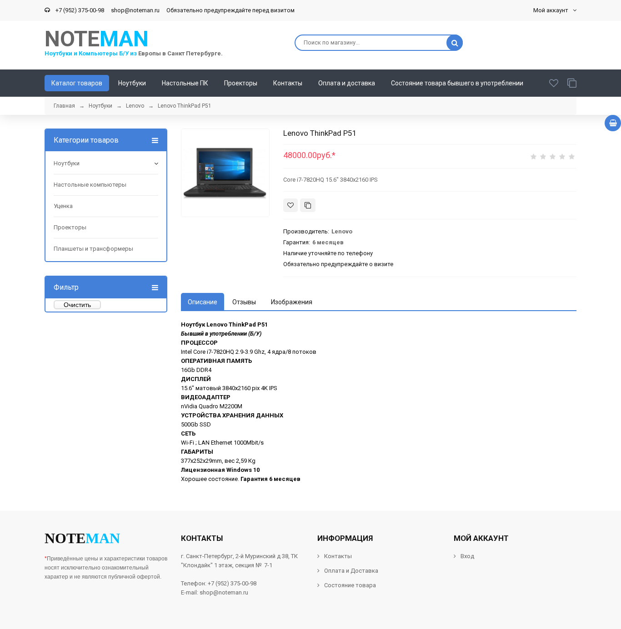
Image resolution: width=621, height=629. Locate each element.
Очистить (77, 304)
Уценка (63, 206)
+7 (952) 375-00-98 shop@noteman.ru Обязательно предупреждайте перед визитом (173, 10)
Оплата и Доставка (351, 570)
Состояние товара (349, 585)
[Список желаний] (553, 83)
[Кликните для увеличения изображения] (225, 173)
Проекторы (70, 227)
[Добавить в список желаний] (290, 205)
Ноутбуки (67, 163)
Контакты (338, 556)
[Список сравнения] (571, 83)
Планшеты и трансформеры (93, 248)
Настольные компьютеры (90, 184)
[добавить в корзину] (613, 123)
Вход (467, 556)
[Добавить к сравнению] (308, 205)
